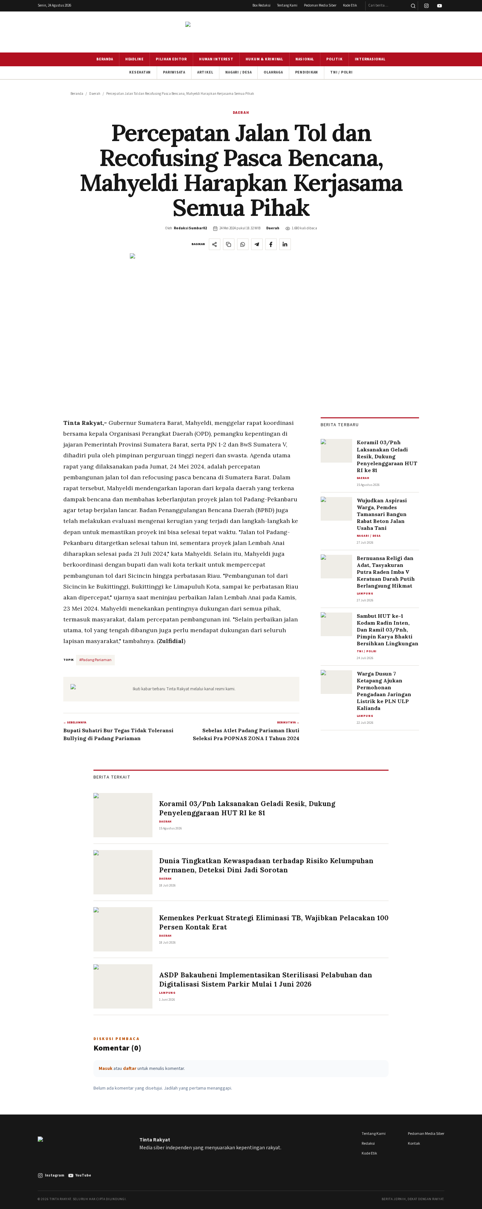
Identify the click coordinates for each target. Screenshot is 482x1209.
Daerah (94, 93)
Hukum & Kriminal (264, 59)
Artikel (205, 72)
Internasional (370, 59)
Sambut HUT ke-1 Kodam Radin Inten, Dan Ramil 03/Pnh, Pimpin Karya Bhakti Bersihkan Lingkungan (387, 629)
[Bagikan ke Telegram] (257, 244)
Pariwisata (174, 72)
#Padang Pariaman (95, 660)
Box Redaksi (261, 5)
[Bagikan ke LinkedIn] (285, 244)
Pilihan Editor (171, 59)
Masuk (105, 1068)
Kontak (414, 1143)
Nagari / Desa (238, 72)
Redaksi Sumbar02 (190, 228)
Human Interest (216, 59)
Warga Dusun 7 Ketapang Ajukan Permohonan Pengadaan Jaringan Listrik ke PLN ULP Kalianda (384, 690)
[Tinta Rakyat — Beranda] (241, 32)
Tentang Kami (287, 5)
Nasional (304, 59)
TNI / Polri (341, 72)
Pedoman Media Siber (320, 5)
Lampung (365, 593)
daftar (129, 1068)
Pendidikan (306, 72)
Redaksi (368, 1143)
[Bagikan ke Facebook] (271, 244)
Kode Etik (350, 5)
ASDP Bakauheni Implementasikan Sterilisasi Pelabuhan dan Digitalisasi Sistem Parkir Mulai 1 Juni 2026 (265, 979)
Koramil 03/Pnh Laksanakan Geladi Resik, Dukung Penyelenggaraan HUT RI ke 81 (387, 456)
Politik (334, 59)
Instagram (54, 1175)
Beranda (104, 59)
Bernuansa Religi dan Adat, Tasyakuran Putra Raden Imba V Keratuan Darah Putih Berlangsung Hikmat (386, 571)
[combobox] (387, 5)
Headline (134, 59)
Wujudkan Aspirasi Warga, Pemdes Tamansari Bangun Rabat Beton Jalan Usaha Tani (382, 514)
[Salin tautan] (228, 244)
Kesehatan (140, 72)
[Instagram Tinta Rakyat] (426, 5)
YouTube (83, 1175)
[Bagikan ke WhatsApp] (243, 244)
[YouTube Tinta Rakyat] (439, 5)
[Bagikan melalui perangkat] (214, 244)
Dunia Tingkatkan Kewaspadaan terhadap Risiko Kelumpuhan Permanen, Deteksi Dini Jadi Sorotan (266, 865)
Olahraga (273, 72)
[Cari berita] (413, 5)
